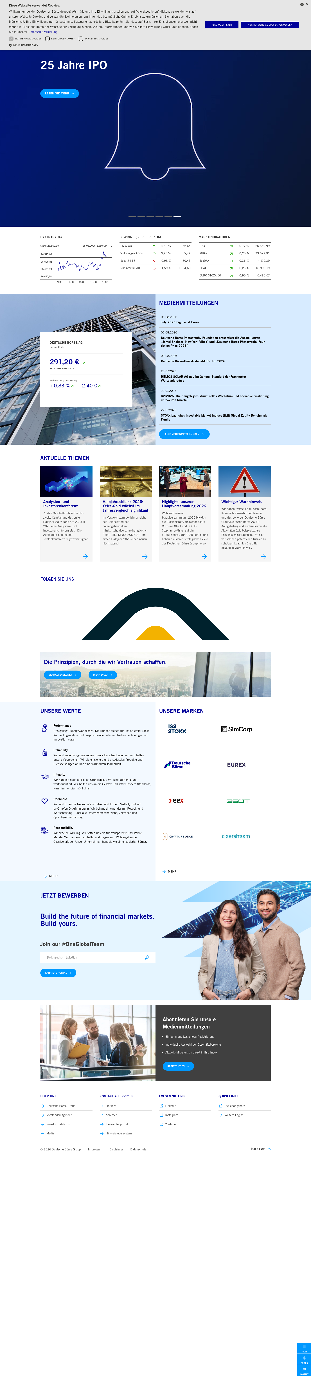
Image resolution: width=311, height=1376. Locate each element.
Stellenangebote (235, 1106)
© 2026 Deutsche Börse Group (60, 1149)
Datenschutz (138, 1149)
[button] (103, 45)
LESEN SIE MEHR (57, 93)
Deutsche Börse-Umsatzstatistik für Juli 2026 (193, 361)
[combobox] (302, 4)
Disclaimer (116, 1149)
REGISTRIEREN (176, 1066)
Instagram (171, 1115)
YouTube (170, 1124)
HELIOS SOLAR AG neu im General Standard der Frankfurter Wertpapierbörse (203, 379)
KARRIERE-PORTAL (56, 973)
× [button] (307, 4)
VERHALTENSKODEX (60, 674)
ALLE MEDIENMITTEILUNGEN (182, 434)
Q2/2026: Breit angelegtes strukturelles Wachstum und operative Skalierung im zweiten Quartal (215, 398)
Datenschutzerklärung (42, 32)
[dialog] (155, 25)
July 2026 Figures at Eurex (180, 322)
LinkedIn (170, 1106)
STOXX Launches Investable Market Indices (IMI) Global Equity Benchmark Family (214, 418)
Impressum (95, 1149)
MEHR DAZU (100, 674)
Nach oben (258, 1149)
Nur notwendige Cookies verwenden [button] (270, 24)
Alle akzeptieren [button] (222, 24)
